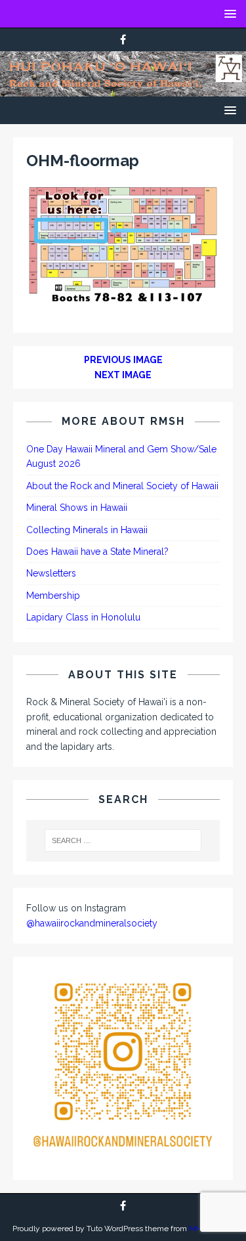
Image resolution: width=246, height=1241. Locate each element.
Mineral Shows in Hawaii (76, 507)
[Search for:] (123, 840)
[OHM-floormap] (123, 299)
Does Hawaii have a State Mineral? (97, 551)
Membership (53, 595)
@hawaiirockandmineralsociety (91, 923)
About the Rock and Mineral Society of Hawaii (122, 486)
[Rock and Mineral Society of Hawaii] (123, 89)
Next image (123, 375)
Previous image (123, 360)
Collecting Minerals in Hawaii (87, 530)
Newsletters (51, 573)
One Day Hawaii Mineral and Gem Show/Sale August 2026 (121, 456)
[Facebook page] (123, 39)
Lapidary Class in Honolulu (83, 617)
